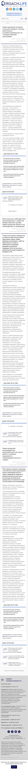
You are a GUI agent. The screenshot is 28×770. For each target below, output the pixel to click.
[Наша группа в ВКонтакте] (9, 731)
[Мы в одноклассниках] (12, 731)
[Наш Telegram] (16, 731)
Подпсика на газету (20, 9)
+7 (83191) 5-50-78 (15, 719)
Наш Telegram (14, 9)
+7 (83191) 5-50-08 (14, 722)
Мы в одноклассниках (10, 9)
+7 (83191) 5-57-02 (17, 725)
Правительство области (19, 228)
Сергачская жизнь (14, 4)
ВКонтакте (5, 185)
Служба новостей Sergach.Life (17, 41)
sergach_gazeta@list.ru (17, 9)
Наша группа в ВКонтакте (7, 9)
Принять (14, 766)
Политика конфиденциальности (10, 757)
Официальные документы (14, 15)
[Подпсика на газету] (19, 731)
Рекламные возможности (14, 13)
